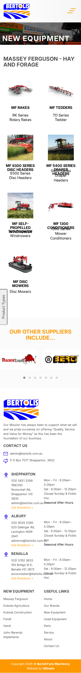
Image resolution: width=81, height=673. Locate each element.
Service (49, 632)
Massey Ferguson (15, 599)
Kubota (16, 605)
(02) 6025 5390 (22, 522)
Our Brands (52, 605)
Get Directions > (22, 507)
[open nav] (71, 10)
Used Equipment (55, 619)
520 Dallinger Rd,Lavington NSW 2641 (23, 531)
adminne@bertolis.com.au (29, 540)
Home (48, 599)
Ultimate (48, 668)
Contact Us (51, 646)
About (48, 639)
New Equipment (54, 612)
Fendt (7, 619)
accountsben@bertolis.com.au (32, 574)
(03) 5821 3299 (22, 480)
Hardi (7, 626)
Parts (47, 626)
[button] (24, 377)
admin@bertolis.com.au (26, 453)
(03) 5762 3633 (22, 560)
